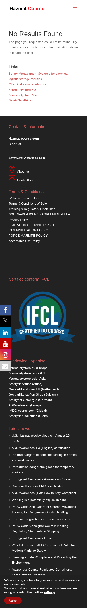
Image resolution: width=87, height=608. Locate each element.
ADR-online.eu (19, 405)
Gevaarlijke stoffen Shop (26, 394)
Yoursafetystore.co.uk (24, 373)
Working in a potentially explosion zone (39, 500)
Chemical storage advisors (27, 84)
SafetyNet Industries (23, 416)
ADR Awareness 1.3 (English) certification (41, 448)
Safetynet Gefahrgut (23, 400)
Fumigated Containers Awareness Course (41, 479)
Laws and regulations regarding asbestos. (41, 519)
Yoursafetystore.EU (22, 89)
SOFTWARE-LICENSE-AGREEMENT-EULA (39, 214)
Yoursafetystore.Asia (23, 95)
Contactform (26, 180)
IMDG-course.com (22, 410)
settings (49, 592)
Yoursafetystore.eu (22, 368)
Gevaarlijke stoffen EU (25, 389)
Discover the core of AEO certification (38, 486)
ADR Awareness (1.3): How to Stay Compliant (44, 493)
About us (23, 171)
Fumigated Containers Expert (32, 538)
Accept (13, 600)
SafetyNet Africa (20, 100)
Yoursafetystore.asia (23, 378)
